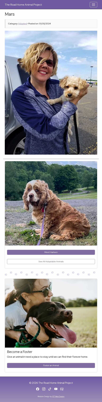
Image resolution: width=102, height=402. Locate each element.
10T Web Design (58, 396)
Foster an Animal (51, 365)
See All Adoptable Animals (51, 261)
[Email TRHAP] (63, 389)
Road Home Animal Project (23, 4)
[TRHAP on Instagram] (45, 389)
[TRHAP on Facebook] (39, 389)
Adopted (22, 23)
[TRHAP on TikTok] (51, 389)
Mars (9, 14)
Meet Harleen (51, 252)
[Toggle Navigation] (93, 4)
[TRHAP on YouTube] (57, 389)
